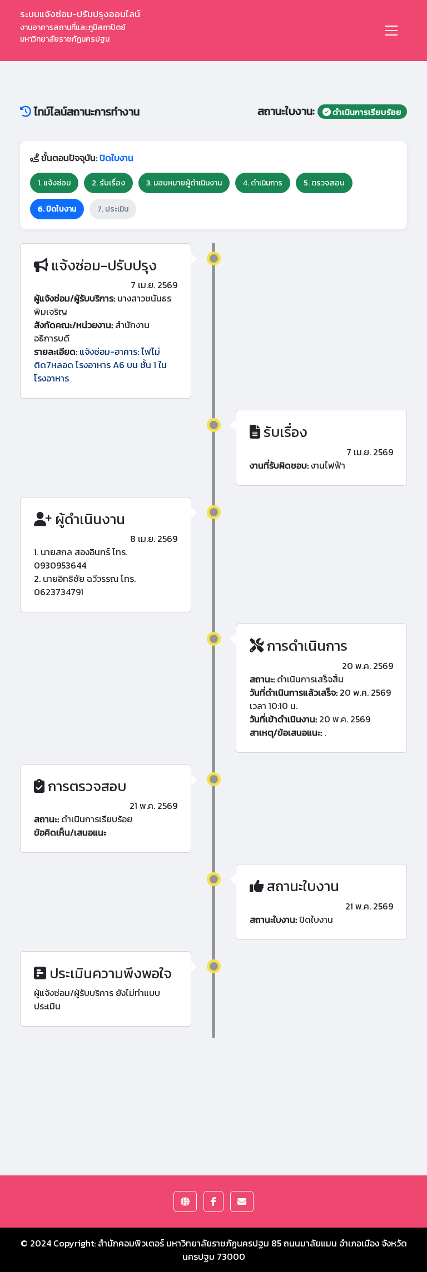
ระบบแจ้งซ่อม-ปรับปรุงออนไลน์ (80, 26)
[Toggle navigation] (391, 30)
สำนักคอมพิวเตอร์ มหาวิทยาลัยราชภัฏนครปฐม (183, 1243)
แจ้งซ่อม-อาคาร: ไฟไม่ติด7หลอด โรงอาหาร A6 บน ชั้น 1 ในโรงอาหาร (100, 365)
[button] (185, 1201)
